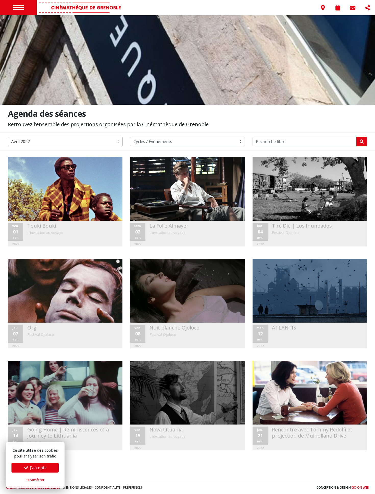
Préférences (132, 487)
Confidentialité (107, 487)
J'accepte (38, 468)
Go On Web (360, 487)
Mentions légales (77, 487)
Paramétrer (35, 479)
